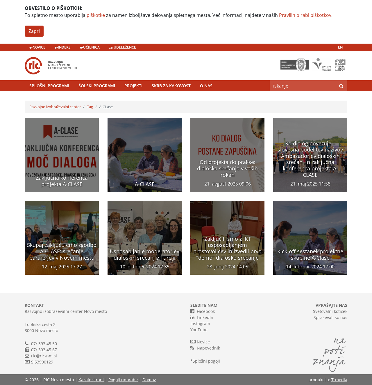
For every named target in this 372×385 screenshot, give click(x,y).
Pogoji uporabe (123, 379)
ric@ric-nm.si (44, 356)
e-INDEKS (63, 47)
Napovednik (208, 348)
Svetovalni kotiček (330, 311)
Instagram (200, 323)
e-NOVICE (37, 47)
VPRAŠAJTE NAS (331, 305)
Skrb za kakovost (171, 85)
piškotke (96, 15)
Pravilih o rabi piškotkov (305, 15)
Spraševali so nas (330, 317)
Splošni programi (49, 85)
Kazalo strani (91, 379)
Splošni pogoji (206, 361)
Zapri (34, 31)
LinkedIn (205, 317)
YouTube (199, 329)
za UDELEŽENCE (122, 47)
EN (340, 47)
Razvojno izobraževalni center (55, 106)
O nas (206, 85)
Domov (149, 379)
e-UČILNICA (90, 47)
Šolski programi (96, 85)
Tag (90, 106)
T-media (339, 379)
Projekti (133, 85)
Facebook (206, 311)
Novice (203, 342)
